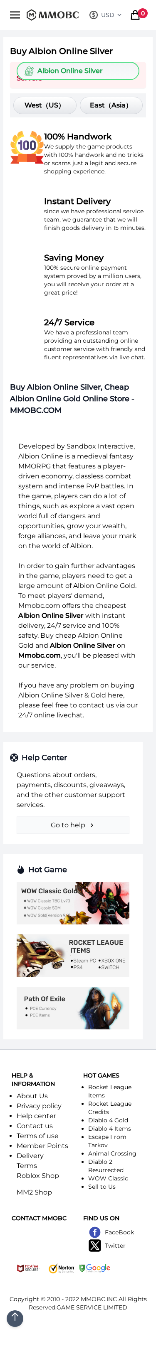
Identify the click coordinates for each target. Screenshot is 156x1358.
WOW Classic (108, 1178)
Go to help (68, 825)
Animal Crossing (112, 1153)
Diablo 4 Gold (108, 1120)
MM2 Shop (34, 1192)
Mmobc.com (39, 606)
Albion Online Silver (70, 71)
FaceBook (119, 1232)
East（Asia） (111, 105)
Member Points (42, 1146)
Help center (36, 1116)
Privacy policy (39, 1106)
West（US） (45, 105)
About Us (32, 1096)
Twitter (115, 1245)
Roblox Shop (38, 1176)
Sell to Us (102, 1186)
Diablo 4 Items (109, 1128)
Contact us (35, 1126)
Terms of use (38, 1136)
